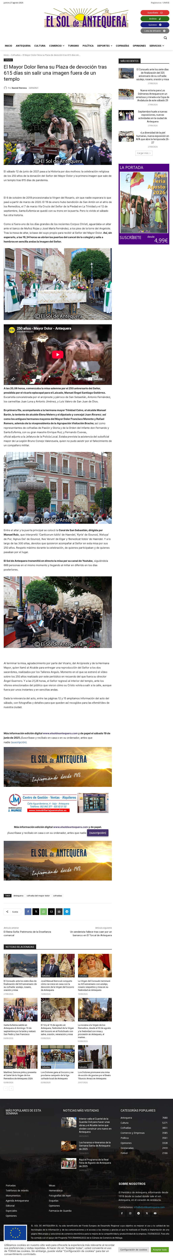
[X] (35, 911)
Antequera (18, 895)
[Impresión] (59, 911)
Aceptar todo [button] (160, 1249)
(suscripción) (97, 833)
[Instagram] (130, 1213)
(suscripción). (19, 742)
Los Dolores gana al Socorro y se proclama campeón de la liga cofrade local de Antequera (57, 1075)
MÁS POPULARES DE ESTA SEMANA (23, 1112)
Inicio (6, 55)
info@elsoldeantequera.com (149, 1207)
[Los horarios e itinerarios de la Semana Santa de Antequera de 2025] (68, 1146)
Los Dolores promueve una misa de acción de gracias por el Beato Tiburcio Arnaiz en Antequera (94, 1075)
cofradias (57, 895)
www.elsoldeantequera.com (60, 733)
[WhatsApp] (43, 911)
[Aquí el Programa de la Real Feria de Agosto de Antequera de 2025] (68, 1163)
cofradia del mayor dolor (38, 895)
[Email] (51, 911)
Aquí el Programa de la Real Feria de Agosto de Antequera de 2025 (95, 1163)
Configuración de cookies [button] (133, 1249)
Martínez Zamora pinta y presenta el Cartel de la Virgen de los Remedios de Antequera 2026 (20, 1075)
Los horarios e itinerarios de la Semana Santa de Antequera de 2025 (95, 1145)
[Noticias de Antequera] (86, 18)
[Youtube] (155, 1213)
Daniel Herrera (19, 88)
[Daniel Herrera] (6, 88)
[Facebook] (28, 911)
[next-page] (11, 1088)
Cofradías (15, 55)
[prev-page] (6, 1088)
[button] (165, 38)
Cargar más (142, 153)
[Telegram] (67, 911)
